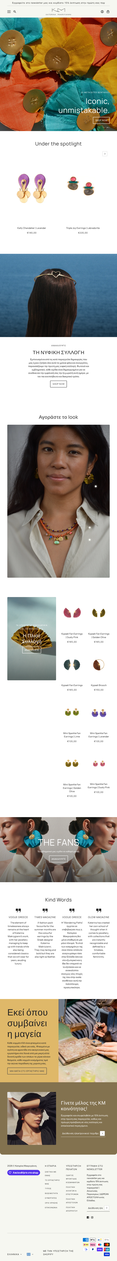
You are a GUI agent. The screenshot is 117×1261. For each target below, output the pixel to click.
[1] (103, 127)
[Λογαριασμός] (102, 11)
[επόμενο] (104, 153)
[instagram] (92, 1217)
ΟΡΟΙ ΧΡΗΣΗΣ (51, 1203)
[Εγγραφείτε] (102, 1133)
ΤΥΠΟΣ (48, 1188)
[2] (108, 127)
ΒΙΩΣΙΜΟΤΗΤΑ (51, 1193)
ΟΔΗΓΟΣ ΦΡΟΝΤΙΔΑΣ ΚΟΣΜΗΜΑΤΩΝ (73, 1179)
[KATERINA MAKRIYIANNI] (58, 11)
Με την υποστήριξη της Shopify (58, 1253)
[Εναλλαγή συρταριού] (9, 11)
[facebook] (88, 1217)
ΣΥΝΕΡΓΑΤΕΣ (51, 1198)
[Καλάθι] (108, 11)
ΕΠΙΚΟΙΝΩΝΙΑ (51, 1208)
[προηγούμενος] (12, 153)
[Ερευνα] (14, 11)
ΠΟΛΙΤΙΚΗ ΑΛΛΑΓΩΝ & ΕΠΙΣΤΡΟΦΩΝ (72, 1190)
